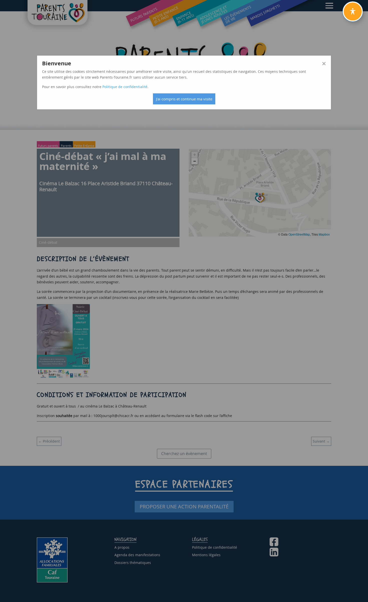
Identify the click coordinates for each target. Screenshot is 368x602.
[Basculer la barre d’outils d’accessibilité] (353, 12)
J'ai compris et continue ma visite (184, 98)
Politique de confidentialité (124, 86)
